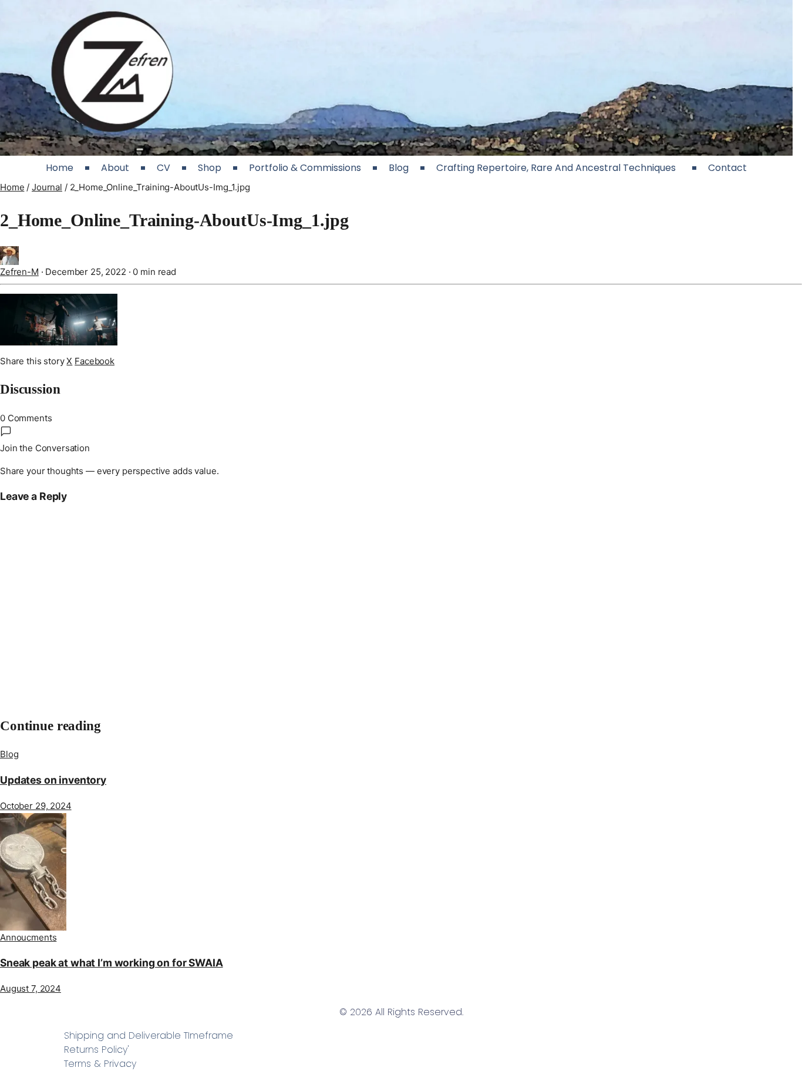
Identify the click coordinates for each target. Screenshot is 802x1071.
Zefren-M (19, 271)
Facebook (94, 361)
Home (59, 167)
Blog (399, 167)
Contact (727, 167)
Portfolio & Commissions (305, 167)
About (115, 167)
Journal (47, 187)
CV (163, 167)
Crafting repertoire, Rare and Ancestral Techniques (558, 167)
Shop (209, 167)
